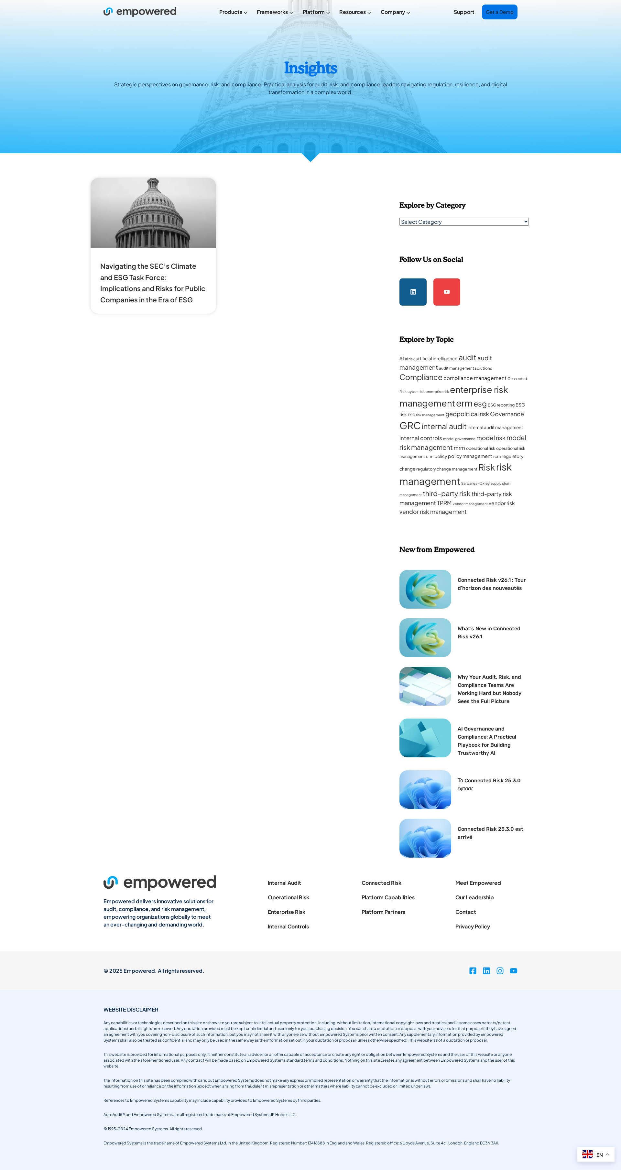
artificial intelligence (437, 358)
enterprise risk (437, 391)
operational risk (480, 448)
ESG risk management (426, 415)
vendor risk (502, 503)
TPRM (444, 502)
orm (429, 456)
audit (467, 357)
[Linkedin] (413, 292)
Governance (507, 413)
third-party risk (447, 493)
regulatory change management (446, 468)
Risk (486, 466)
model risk (491, 437)
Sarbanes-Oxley (475, 483)
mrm (459, 447)
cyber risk (416, 391)
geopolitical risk (467, 413)
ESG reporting (501, 404)
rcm (497, 456)
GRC (410, 425)
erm (464, 402)
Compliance (420, 377)
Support (464, 11)
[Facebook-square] (473, 971)
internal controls (420, 437)
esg (480, 403)
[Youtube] (447, 292)
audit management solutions (465, 368)
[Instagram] (500, 971)
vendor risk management (433, 511)
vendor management (470, 504)
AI (401, 358)
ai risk (410, 358)
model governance (459, 438)
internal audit (444, 426)
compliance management (475, 377)
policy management (470, 456)
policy (440, 456)
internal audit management (495, 427)
